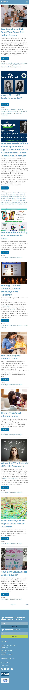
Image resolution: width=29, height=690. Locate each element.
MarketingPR (18, 257)
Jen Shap (12, 310)
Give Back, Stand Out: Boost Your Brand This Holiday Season (12, 32)
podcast (19, 196)
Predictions (4, 115)
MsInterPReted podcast (19, 204)
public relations (12, 196)
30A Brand (24, 202)
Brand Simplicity (6, 202)
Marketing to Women (7, 109)
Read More (5, 58)
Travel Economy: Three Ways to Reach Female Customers (13, 523)
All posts (13, 604)
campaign (9, 65)
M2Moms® (5, 306)
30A (24, 200)
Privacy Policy (5, 665)
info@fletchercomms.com (8, 645)
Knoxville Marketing (13, 63)
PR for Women (19, 65)
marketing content (6, 193)
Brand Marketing (6, 204)
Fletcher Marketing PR (7, 67)
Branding (3, 63)
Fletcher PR (18, 113)
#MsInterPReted (13, 111)
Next (26, 604)
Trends (19, 109)
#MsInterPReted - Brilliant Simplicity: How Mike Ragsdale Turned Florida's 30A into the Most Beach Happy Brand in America (14, 149)
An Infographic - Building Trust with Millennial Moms (14, 235)
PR (14, 65)
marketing (9, 195)
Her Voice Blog (5, 663)
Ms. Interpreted (10, 198)
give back (18, 67)
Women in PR (23, 111)
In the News (18, 599)
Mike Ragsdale (15, 202)
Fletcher (15, 193)
